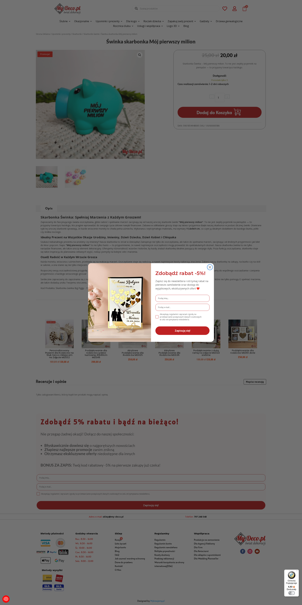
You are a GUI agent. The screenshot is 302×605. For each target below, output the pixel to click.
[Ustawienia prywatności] (6, 599)
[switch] (291, 593)
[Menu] (297, 571)
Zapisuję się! (182, 330)
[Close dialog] (210, 267)
